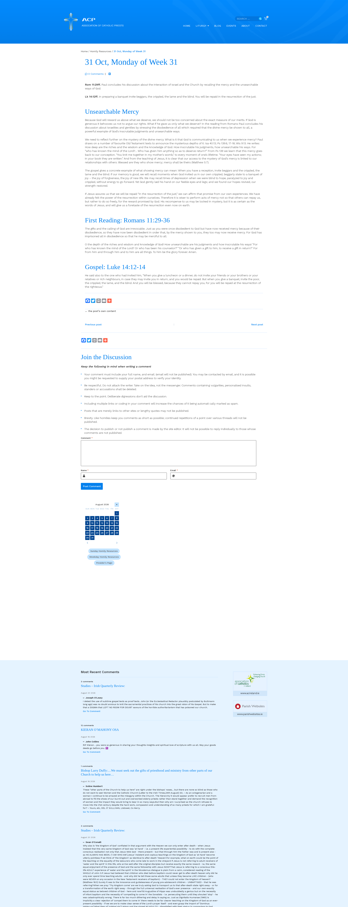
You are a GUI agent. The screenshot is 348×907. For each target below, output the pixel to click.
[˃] (117, 543)
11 (97, 523)
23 (87, 533)
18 (97, 528)
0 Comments (96, 73)
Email (174, 470)
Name (84, 470)
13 (107, 523)
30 (87, 537)
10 (92, 523)
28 (112, 533)
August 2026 (102, 504)
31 (92, 537)
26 (102, 533)
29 (117, 533)
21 (112, 528)
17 (92, 528)
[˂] (87, 543)
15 (117, 523)
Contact (261, 25)
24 (92, 533)
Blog (217, 25)
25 (97, 533)
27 (107, 533)
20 (107, 528)
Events (231, 25)
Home (186, 25)
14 (112, 523)
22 (117, 528)
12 (102, 523)
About (245, 25)
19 (102, 528)
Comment (87, 438)
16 (87, 528)
